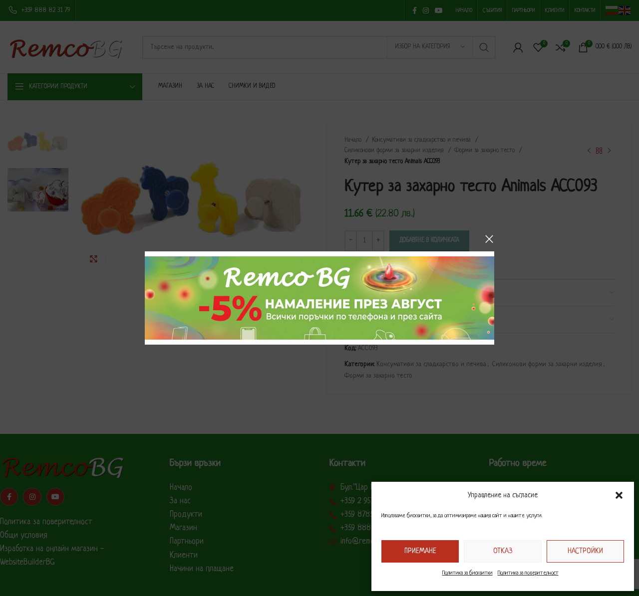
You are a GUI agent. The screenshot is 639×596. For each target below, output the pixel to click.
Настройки (585, 551)
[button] (619, 495)
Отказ (502, 551)
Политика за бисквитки (467, 573)
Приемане (420, 551)
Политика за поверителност (528, 573)
